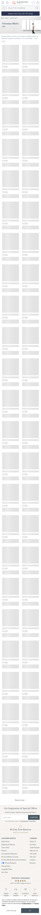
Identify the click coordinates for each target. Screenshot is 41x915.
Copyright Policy (6, 869)
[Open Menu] (2, 3)
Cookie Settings (26, 903)
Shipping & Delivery (8, 844)
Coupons (33, 860)
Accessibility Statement (9, 854)
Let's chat (4, 872)
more (35, 38)
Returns (4, 851)
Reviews (32, 863)
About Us (33, 841)
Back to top (19, 800)
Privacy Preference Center (9, 857)
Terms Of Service (24, 821)
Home (2, 18)
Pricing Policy (5, 866)
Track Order (5, 847)
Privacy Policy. (33, 821)
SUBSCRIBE (34, 817)
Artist (6, 18)
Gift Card (33, 857)
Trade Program (35, 847)
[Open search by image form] (4, 8)
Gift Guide (33, 854)
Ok (30, 910)
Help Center (5, 841)
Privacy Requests (10, 863)
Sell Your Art (34, 851)
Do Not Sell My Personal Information (13, 860)
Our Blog (33, 844)
